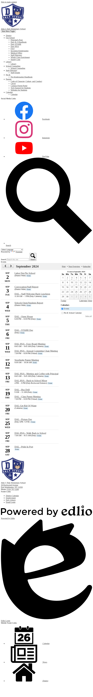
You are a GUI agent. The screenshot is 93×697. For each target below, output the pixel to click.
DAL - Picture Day (23, 419)
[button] (10, 38)
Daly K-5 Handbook (19, 42)
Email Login (10, 502)
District (45, 681)
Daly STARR (16, 44)
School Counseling (18, 68)
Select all (88, 316)
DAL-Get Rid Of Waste (25, 405)
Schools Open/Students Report (29, 303)
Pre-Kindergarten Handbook (21, 77)
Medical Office (16, 53)
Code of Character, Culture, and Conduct (26, 81)
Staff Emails (15, 73)
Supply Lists (15, 60)
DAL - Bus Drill (22, 389)
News (44, 662)
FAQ (13, 49)
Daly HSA (15, 46)
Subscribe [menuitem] (86, 266)
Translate (19, 252)
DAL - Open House (24, 316)
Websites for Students (19, 90)
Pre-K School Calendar (73, 313)
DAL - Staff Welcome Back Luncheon (32, 294)
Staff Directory (16, 55)
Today (63, 300)
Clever (13, 84)
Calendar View (85, 300)
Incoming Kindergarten (19, 51)
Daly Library (11, 500)
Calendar (14, 94)
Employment (11, 498)
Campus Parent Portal (19, 86)
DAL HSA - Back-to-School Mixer (31, 380)
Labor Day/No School (25, 273)
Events (66, 309)
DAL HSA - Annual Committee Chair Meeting (36, 351)
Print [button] (64, 266)
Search (3, 259)
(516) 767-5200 (13, 489)
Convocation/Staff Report (26, 287)
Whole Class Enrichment (20, 57)
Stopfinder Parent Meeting (27, 360)
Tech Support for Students (21, 88)
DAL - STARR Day (24, 330)
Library (13, 64)
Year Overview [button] (74, 266)
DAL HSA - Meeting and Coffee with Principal (36, 373)
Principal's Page (17, 40)
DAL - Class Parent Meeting (28, 396)
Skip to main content (9, 2)
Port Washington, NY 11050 (12, 486)
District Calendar (12, 496)
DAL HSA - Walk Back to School (30, 433)
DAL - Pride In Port (24, 446)
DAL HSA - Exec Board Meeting (30, 344)
